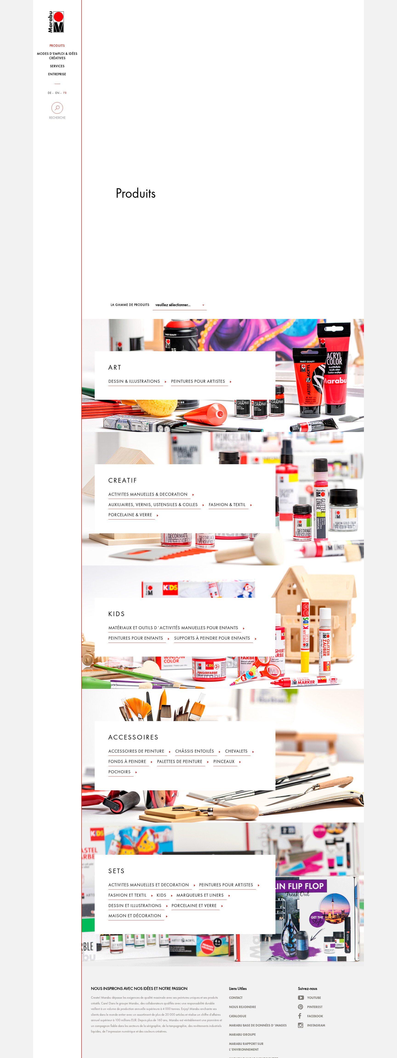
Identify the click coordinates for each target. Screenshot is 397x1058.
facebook (315, 1016)
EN (57, 93)
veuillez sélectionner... (173, 305)
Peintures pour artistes (198, 382)
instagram (316, 1025)
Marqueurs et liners (200, 895)
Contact (235, 998)
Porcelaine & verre (130, 515)
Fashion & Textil (227, 505)
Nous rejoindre (242, 1007)
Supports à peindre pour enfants (212, 638)
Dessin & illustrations (134, 382)
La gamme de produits (130, 305)
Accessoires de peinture (136, 751)
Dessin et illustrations (135, 906)
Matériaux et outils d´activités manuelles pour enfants (173, 628)
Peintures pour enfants (135, 638)
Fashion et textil (127, 895)
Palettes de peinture (179, 762)
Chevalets (236, 751)
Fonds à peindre (127, 762)
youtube (314, 997)
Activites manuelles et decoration (148, 885)
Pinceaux (224, 762)
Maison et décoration (134, 916)
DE (49, 93)
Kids (161, 895)
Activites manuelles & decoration (148, 495)
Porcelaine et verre (194, 906)
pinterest (314, 1007)
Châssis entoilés (194, 751)
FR (65, 93)
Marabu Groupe (242, 1034)
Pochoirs (119, 772)
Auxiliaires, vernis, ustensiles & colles (153, 505)
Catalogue (237, 1016)
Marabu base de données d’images (258, 1025)
